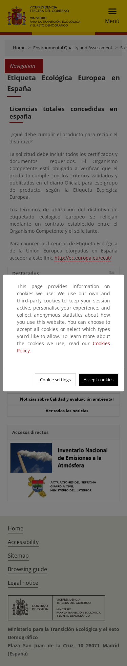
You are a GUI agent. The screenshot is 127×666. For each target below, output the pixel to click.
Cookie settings (55, 379)
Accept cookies (98, 379)
